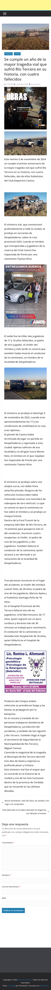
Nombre (6, 875)
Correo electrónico (11, 886)
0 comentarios (35, 84)
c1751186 (9, 84)
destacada (8, 54)
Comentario (8, 842)
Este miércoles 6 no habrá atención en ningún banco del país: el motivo (24, 812)
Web (4, 898)
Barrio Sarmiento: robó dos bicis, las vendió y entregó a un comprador (27, 802)
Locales (17, 54)
